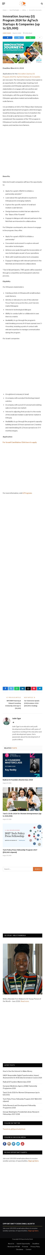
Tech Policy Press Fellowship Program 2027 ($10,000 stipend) (20, 851)
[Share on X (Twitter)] (19, 37)
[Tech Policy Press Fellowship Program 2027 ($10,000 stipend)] (22, 835)
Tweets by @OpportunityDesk (14, 1129)
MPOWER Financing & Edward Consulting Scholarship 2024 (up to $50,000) (13, 705)
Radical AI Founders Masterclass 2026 (18, 780)
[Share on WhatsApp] (30, 37)
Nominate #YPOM (14, 1246)
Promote (25, 1246)
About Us (11, 1243)
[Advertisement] (22, 152)
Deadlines (35, 1243)
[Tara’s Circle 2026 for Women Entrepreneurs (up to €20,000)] (22, 799)
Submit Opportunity (23, 1243)
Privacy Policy (35, 1246)
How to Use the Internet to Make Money (17, 1071)
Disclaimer (19, 1249)
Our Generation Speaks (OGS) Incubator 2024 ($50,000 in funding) (31, 703)
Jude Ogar (7, 33)
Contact (28, 1249)
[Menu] (3, 3)
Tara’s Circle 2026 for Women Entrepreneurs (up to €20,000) (22, 815)
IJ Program (27, 493)
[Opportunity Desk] (22, 3)
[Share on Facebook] (7, 37)
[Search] (42, 3)
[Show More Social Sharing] (39, 37)
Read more (25, 1001)
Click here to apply (29, 442)
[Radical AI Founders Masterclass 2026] (22, 765)
